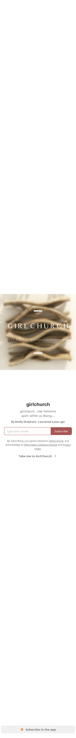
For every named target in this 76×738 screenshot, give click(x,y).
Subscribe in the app (41, 729)
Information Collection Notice (40, 444)
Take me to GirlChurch (35, 456)
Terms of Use (56, 441)
